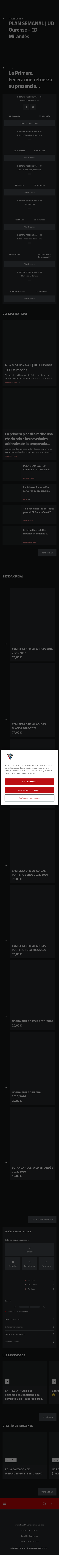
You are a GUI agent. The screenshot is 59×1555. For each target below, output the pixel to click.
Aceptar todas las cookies (29, 789)
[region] (29, 777)
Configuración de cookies (29, 798)
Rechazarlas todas (30, 781)
